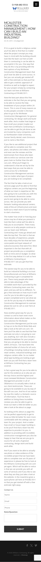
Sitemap (24, 555)
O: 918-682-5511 (20, 5)
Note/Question (11, 512)
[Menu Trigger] (36, 4)
